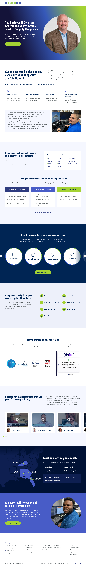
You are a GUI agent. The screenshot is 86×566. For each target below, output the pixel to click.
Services (27, 539)
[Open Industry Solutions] (50, 3)
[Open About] (31, 3)
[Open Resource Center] (61, 3)
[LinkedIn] (75, 563)
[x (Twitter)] (77, 563)
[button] (17, 420)
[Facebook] (73, 563)
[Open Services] (38, 3)
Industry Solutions (47, 539)
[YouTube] (80, 563)
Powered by (66, 374)
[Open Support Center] (72, 3)
